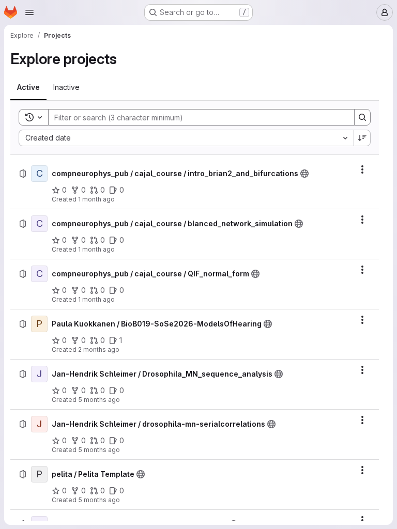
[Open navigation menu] (29, 12)
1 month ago (96, 199)
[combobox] (186, 138)
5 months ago (99, 399)
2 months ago (98, 349)
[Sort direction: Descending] (362, 138)
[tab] (28, 87)
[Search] (362, 117)
